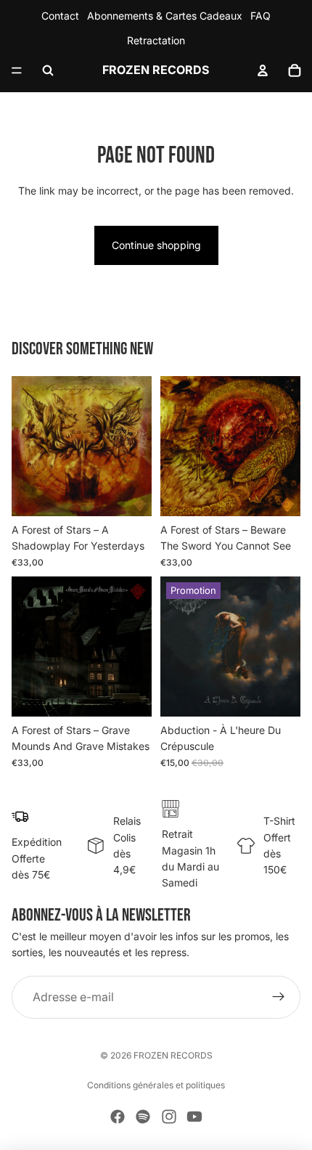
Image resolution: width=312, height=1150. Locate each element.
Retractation (156, 40)
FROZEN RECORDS (173, 1055)
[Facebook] (117, 1116)
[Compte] (263, 70)
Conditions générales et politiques (156, 1085)
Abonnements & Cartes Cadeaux (164, 15)
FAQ (260, 15)
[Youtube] (194, 1116)
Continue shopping (156, 245)
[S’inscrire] (278, 997)
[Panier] (295, 70)
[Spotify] (143, 1116)
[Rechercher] (48, 70)
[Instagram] (169, 1116)
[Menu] (16, 70)
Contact (60, 15)
